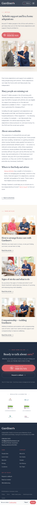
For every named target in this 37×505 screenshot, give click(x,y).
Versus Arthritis (9, 171)
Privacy (3, 494)
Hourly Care (5, 453)
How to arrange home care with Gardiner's (16, 239)
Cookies (3, 498)
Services (4, 460)
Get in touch (23, 187)
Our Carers (22, 457)
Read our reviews (6, 479)
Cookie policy (12, 502)
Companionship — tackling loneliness (14, 321)
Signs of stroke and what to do (16, 279)
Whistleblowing (6, 483)
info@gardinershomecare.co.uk (10, 441)
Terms (8, 494)
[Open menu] (33, 3)
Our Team (22, 466)
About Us (22, 453)
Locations (4, 466)
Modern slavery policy (16, 494)
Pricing (3, 463)
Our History (23, 463)
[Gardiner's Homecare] (8, 3)
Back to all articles (9, 198)
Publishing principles (27, 494)
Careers (22, 460)
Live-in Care (5, 457)
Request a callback (17, 375)
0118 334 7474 (26, 3)
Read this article (6, 250)
